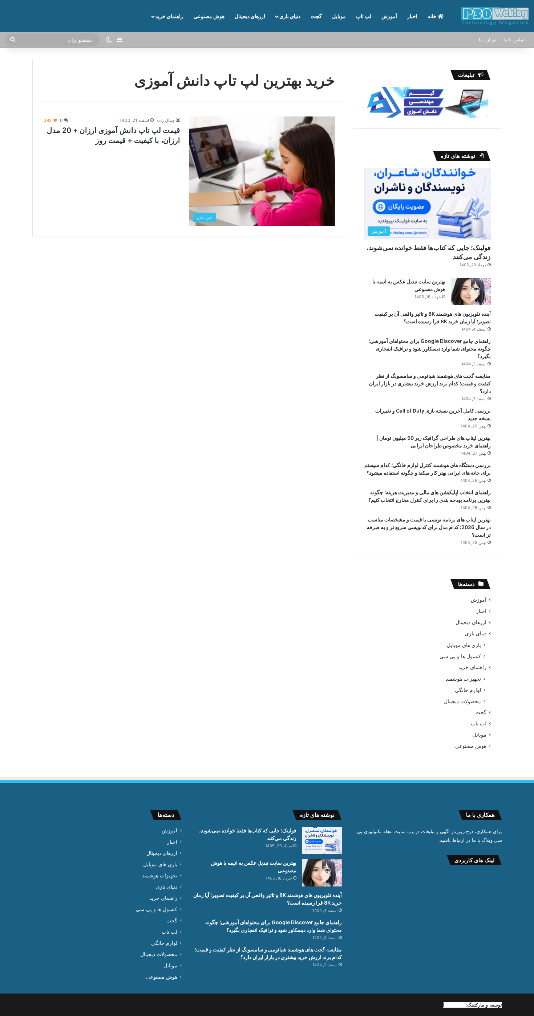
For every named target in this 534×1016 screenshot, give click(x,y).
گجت (316, 16)
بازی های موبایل (464, 645)
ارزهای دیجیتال (250, 16)
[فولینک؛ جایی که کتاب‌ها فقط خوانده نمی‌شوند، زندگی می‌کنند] (322, 840)
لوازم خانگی (468, 690)
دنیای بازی (289, 16)
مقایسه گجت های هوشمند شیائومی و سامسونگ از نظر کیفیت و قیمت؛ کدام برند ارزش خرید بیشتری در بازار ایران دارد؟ (430, 383)
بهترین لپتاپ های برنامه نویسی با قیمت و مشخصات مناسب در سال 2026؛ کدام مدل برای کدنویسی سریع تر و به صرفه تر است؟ (429, 527)
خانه (433, 16)
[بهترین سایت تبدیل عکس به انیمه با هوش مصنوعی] (471, 291)
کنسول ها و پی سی (460, 656)
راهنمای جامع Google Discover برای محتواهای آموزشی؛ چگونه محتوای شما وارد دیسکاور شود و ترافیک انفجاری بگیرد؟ (429, 348)
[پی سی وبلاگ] (495, 16)
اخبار (412, 16)
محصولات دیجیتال (462, 701)
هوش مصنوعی (209, 16)
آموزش (389, 16)
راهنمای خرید (169, 16)
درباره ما (487, 39)
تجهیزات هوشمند (463, 679)
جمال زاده (166, 120)
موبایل (339, 16)
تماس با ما (514, 39)
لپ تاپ (363, 16)
